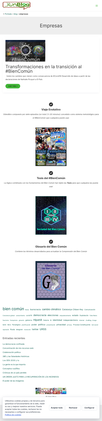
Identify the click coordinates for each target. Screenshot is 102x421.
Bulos (27, 310)
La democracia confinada (13, 344)
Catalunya (67, 309)
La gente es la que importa (14, 364)
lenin (4, 325)
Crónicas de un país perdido (14, 373)
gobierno (28, 320)
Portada (8, 14)
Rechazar (73, 408)
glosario (21, 320)
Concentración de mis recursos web (18, 348)
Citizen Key (78, 309)
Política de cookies (13, 415)
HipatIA (37, 319)
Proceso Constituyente (81, 325)
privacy (69, 325)
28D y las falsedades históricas (16, 356)
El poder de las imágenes (13, 381)
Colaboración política (12, 352)
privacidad (61, 324)
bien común (13, 308)
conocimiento (20, 315)
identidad (57, 320)
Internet (81, 320)
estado (75, 315)
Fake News (93, 315)
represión (6, 329)
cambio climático (51, 309)
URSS (43, 329)
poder (34, 324)
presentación (50, 325)
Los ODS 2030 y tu (11, 360)
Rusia (12, 329)
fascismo (6, 320)
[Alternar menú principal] (96, 5)
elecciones (53, 315)
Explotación (84, 315)
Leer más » (14, 86)
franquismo (14, 320)
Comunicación (89, 310)
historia (46, 320)
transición (27, 329)
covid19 (29, 315)
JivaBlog (88, 320)
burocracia (35, 309)
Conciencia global (9, 315)
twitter (35, 329)
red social (95, 325)
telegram (19, 329)
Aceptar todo (57, 408)
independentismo (70, 320)
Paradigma (16, 325)
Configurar (89, 408)
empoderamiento (65, 315)
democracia (39, 315)
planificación (26, 325)
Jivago (94, 320)
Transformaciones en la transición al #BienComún (43, 69)
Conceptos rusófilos (11, 369)
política (41, 324)
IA (51, 320)
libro (9, 325)
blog (15, 14)
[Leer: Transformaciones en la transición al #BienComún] (25, 51)
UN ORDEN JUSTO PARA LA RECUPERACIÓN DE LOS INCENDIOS (31, 377)
